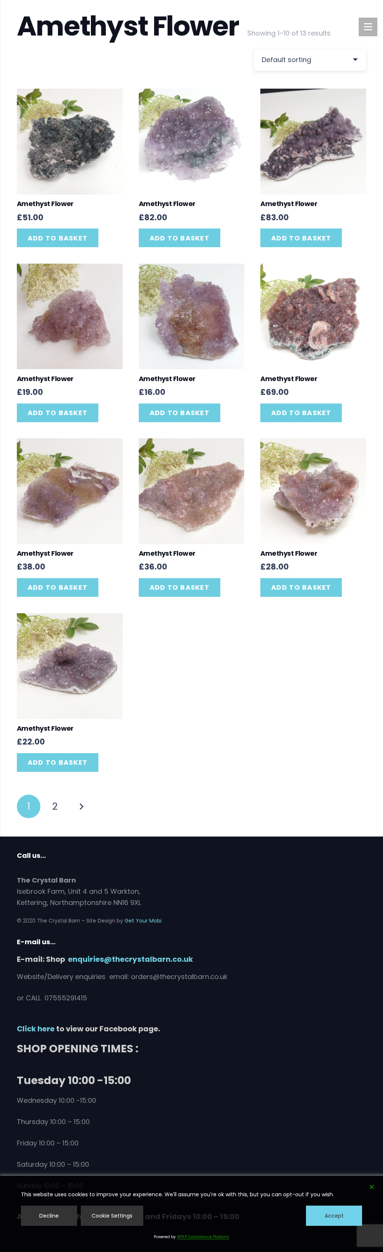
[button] (57, 237)
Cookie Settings (112, 1215)
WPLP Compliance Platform (203, 1237)
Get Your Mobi (143, 920)
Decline (49, 1215)
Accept (334, 1215)
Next (81, 806)
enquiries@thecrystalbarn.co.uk (130, 959)
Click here (36, 1029)
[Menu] (368, 27)
